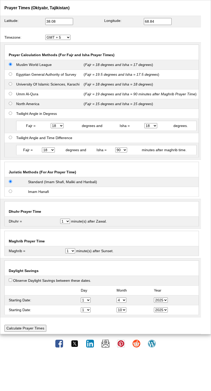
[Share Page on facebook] (60, 343)
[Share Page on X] (75, 343)
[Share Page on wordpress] (151, 343)
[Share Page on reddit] (137, 343)
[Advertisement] (105, 371)
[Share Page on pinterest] (121, 343)
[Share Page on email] (106, 343)
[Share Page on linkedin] (91, 343)
